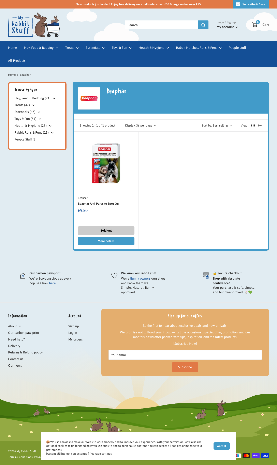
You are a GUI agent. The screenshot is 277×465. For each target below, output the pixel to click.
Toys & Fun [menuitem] (119, 47)
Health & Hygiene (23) (30, 125)
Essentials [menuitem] (93, 47)
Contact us (15, 359)
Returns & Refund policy (25, 352)
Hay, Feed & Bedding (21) (32, 98)
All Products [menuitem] (17, 60)
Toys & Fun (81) (25, 118)
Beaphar (83, 197)
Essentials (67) (25, 112)
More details (106, 241)
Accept (221, 446)
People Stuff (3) (25, 139)
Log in (72, 332)
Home (12, 74)
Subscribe (185, 367)
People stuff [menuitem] (237, 47)
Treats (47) (22, 105)
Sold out (106, 230)
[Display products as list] (260, 125)
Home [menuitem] (12, 47)
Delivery (14, 346)
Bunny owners (140, 278)
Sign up (73, 326)
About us (14, 326)
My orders (75, 339)
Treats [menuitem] (69, 47)
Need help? (16, 339)
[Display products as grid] (253, 125)
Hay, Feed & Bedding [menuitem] (39, 47)
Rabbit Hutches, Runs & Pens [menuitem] (196, 47)
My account (226, 27)
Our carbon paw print (23, 332)
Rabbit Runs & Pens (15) (31, 132)
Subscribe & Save (254, 4)
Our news (15, 365)
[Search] (203, 24)
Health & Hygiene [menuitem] (151, 47)
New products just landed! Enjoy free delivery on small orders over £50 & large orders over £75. (138, 4)
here (52, 283)
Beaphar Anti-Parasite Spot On (98, 203)
